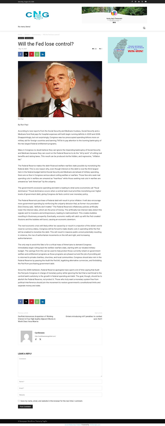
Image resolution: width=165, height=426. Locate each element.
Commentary (36, 35)
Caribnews (39, 333)
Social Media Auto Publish (73, 425)
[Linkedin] (139, 1)
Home (20, 35)
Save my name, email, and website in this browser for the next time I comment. (52, 401)
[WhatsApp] (37, 54)
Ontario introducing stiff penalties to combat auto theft (84, 317)
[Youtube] (145, 1)
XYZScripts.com (95, 425)
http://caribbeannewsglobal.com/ (45, 336)
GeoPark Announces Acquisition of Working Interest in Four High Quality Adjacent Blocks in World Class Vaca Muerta (36, 319)
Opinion (27, 35)
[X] (142, 1)
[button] (144, 28)
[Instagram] (135, 1)
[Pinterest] (31, 54)
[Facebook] (132, 1)
